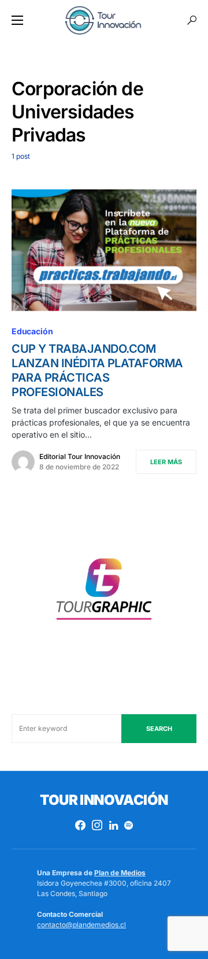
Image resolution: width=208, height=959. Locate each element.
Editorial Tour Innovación (79, 456)
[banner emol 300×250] (104, 592)
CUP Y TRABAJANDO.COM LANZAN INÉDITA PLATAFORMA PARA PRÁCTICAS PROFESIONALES (97, 370)
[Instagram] (97, 825)
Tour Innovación (104, 800)
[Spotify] (128, 825)
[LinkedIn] (113, 825)
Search (159, 729)
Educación (32, 331)
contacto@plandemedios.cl (81, 924)
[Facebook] (80, 825)
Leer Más (166, 462)
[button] (17, 20)
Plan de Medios (120, 872)
